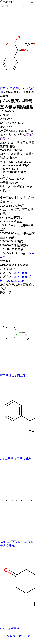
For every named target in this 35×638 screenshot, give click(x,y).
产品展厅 (15, 88)
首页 (3, 88)
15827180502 (19, 272)
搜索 (22, 6)
